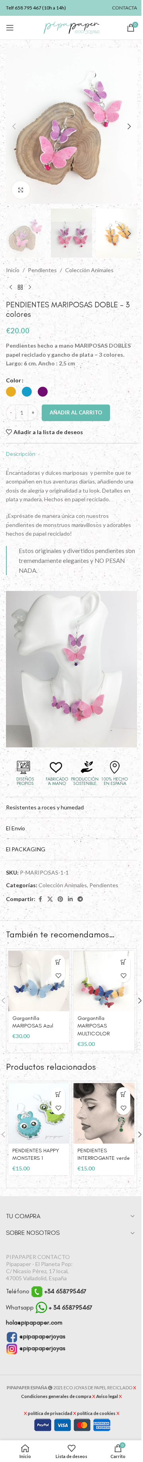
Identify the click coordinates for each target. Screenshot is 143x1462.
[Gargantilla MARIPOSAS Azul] (38, 981)
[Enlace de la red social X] (50, 899)
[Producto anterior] (10, 287)
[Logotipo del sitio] (71, 27)
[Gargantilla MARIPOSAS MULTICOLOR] (103, 981)
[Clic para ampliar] (21, 190)
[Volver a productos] (20, 287)
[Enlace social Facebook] (40, 899)
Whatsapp (49, 1307)
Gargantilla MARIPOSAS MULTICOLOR (93, 1026)
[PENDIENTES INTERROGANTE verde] (103, 1113)
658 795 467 (28, 8)
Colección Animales (89, 270)
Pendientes (42, 270)
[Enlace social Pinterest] (60, 899)
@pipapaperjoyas (41, 1336)
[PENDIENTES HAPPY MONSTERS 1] (38, 1113)
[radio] (11, 392)
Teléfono (46, 1291)
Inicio (12, 270)
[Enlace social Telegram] (80, 899)
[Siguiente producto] (30, 287)
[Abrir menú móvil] (10, 28)
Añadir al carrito (76, 412)
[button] (14, 126)
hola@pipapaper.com (34, 1322)
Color (13, 380)
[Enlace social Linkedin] (70, 899)
